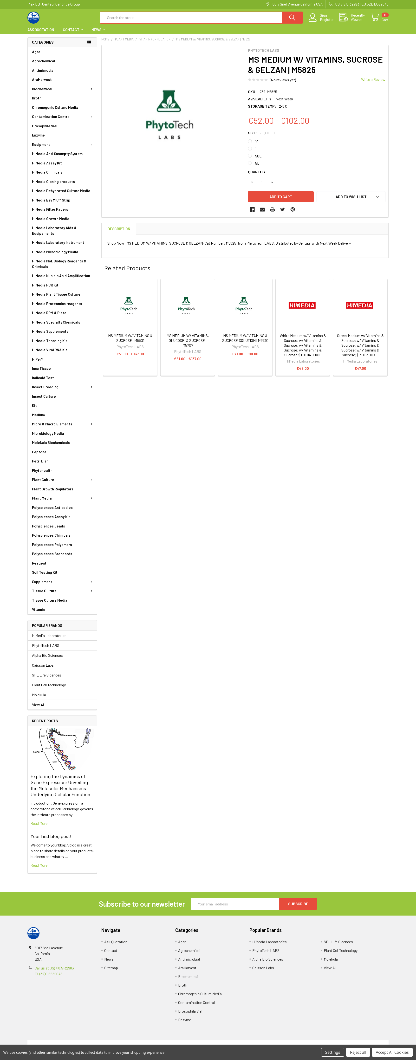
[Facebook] (252, 209)
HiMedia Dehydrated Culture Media (61, 191)
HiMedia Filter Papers (50, 209)
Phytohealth (42, 470)
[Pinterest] (292, 209)
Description (119, 229)
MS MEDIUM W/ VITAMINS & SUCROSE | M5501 (130, 338)
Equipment (41, 144)
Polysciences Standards (52, 554)
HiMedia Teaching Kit (49, 340)
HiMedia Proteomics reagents (57, 303)
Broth (36, 98)
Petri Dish (40, 461)
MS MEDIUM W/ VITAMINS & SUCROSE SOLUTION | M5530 (245, 338)
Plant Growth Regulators (52, 489)
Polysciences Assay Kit (51, 516)
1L (257, 148)
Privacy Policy (343, 1042)
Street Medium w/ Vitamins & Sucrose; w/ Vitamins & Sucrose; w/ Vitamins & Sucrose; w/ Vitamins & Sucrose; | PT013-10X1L (360, 345)
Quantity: (257, 171)
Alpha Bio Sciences (47, 655)
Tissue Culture (44, 591)
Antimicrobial (43, 70)
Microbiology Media (48, 433)
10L (258, 141)
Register (327, 19)
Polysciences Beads (48, 526)
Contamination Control (51, 116)
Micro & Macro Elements (52, 424)
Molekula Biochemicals (51, 442)
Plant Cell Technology (49, 685)
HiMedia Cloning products (53, 181)
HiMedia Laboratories (49, 635)
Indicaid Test (43, 378)
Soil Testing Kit (45, 572)
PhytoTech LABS (45, 645)
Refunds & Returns (253, 1042)
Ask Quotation (40, 29)
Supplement (42, 581)
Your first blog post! (51, 836)
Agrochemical (43, 61)
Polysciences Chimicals (51, 535)
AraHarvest (42, 79)
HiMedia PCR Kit (45, 285)
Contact (71, 29)
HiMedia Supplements (50, 331)
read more (39, 823)
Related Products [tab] (127, 268)
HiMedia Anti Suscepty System (57, 153)
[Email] (262, 209)
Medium (38, 415)
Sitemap (111, 967)
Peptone (39, 452)
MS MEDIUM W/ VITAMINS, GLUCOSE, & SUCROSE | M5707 (188, 340)
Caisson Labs (43, 665)
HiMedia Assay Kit (47, 163)
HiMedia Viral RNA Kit (49, 350)
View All (38, 704)
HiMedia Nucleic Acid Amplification (61, 275)
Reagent (39, 563)
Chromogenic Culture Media (55, 107)
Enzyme (38, 135)
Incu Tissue (41, 368)
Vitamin (38, 609)
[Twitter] (282, 209)
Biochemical (42, 89)
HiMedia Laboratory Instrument (58, 242)
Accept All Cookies (392, 1052)
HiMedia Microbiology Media (55, 252)
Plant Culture (43, 479)
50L (258, 156)
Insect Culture (44, 396)
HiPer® (37, 359)
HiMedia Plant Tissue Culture (56, 294)
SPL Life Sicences (46, 675)
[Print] (272, 209)
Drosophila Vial (44, 126)
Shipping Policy (162, 1042)
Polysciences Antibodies (52, 507)
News (96, 29)
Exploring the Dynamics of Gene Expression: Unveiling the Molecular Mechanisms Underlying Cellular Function (60, 785)
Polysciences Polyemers (52, 544)
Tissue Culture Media (49, 600)
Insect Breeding (45, 387)
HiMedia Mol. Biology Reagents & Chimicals (59, 264)
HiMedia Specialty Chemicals (56, 322)
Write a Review (373, 79)
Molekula (39, 694)
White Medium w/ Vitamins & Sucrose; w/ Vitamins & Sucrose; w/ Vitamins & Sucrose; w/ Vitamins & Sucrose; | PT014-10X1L (303, 345)
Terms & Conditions (72, 1042)
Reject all (358, 1052)
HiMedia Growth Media (50, 218)
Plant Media (42, 498)
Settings (332, 1052)
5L (257, 163)
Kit (34, 405)
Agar (36, 52)
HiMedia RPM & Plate (49, 313)
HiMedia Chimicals (47, 172)
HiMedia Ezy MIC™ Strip (51, 200)
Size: (261, 132)
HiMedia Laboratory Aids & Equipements (54, 230)
